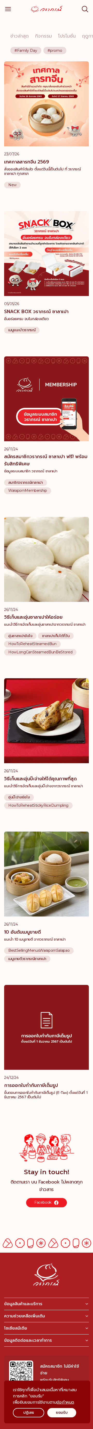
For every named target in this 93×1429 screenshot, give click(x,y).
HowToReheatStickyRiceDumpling (38, 805)
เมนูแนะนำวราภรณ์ (21, 330)
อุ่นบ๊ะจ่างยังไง (19, 797)
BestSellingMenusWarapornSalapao (38, 950)
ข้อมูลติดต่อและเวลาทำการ (28, 1340)
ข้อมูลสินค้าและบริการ (23, 1304)
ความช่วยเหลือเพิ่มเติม (24, 1316)
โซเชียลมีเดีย (15, 1328)
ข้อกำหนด (65, 1402)
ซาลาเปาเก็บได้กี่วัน (55, 636)
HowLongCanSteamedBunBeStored (40, 652)
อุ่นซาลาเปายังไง (20, 636)
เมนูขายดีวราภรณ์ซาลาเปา (27, 959)
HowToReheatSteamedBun (32, 644)
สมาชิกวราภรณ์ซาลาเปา (25, 482)
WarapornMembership (27, 490)
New (12, 185)
